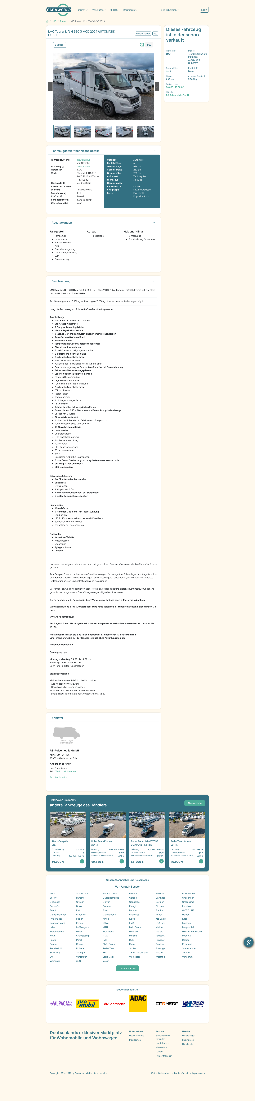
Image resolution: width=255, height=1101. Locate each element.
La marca (186, 923)
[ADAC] (138, 1003)
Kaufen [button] (81, 10)
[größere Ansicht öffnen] (142, 44)
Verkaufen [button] (98, 10)
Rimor (132, 944)
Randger (160, 939)
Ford (105, 910)
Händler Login (188, 1035)
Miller (79, 931)
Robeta (80, 948)
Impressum (197, 1073)
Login (204, 9)
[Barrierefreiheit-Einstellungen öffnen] (249, 942)
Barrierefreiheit (181, 1073)
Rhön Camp (109, 944)
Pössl (79, 939)
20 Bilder (59, 44)
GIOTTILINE (188, 910)
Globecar (81, 914)
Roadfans (187, 944)
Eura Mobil (187, 906)
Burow (53, 897)
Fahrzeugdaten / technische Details (75, 151)
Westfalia (160, 956)
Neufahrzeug (83, 159)
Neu (155, 33)
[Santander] (114, 1003)
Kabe (184, 918)
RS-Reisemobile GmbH (177, 95)
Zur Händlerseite (58, 777)
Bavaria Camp (110, 893)
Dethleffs (54, 906)
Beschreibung (61, 281)
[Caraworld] (58, 10)
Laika (52, 927)
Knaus (79, 923)
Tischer (160, 952)
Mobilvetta (108, 931)
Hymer (185, 914)
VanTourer (81, 956)
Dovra (79, 906)
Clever (106, 901)
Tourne (186, 952)
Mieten (114, 9)
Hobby (159, 914)
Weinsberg (134, 956)
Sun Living (55, 952)
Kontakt (159, 1051)
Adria (52, 893)
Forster (133, 910)
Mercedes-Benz (58, 931)
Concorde (134, 901)
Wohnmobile (83, 166)
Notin (52, 935)
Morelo (159, 931)
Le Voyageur (82, 927)
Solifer (132, 948)
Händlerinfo (187, 1044)
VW (51, 956)
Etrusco (160, 906)
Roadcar (160, 944)
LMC (131, 923)
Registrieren (188, 1039)
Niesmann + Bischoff (192, 931)
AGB (153, 1073)
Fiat (78, 910)
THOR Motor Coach (139, 952)
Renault (80, 944)
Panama (133, 935)
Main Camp (135, 927)
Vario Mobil (108, 956)
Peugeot (160, 935)
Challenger (188, 897)
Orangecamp (83, 935)
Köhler (106, 923)
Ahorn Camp (82, 893)
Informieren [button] (128, 10)
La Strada (160, 923)
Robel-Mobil (56, 948)
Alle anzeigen (195, 803)
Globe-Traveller (58, 914)
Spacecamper (189, 948)
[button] (50, 86)
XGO (78, 960)
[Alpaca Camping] (61, 1003)
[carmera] (167, 1003)
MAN (105, 927)
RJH (105, 939)
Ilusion (79, 918)
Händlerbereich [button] (168, 10)
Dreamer (107, 906)
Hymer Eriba (56, 918)
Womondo (55, 960)
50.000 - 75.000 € (175, 87)
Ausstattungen (62, 222)
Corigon (160, 901)
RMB (131, 939)
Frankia (159, 910)
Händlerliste (161, 1047)
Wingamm (187, 956)
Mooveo (133, 931)
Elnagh (132, 906)
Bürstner (80, 897)
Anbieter (57, 718)
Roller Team (109, 948)
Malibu (159, 927)
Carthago (160, 897)
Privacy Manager (164, 1055)
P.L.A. (105, 935)
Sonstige (160, 948)
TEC (105, 952)
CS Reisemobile (111, 897)
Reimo (53, 944)
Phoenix (186, 935)
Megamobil (188, 927)
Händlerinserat (143, 33)
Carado (133, 897)
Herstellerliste (162, 1043)
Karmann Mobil (57, 923)
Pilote (53, 939)
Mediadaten (135, 1039)
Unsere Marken (127, 968)
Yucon (106, 960)
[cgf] (193, 1003)
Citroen (80, 901)
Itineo (106, 918)
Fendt (53, 910)
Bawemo (133, 893)
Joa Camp (161, 918)
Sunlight (80, 952)
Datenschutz (164, 1073)
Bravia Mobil (188, 893)
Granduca (134, 914)
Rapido (185, 939)
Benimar (160, 893)
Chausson (55, 901)
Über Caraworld (136, 1035)
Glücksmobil (109, 914)
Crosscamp (188, 901)
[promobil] (87, 1003)
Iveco (132, 918)
